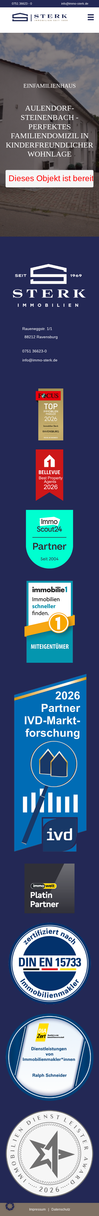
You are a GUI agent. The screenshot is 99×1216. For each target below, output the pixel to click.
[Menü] (93, 17)
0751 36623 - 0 (22, 3)
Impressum (37, 1209)
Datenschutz (60, 1209)
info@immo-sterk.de (74, 3)
